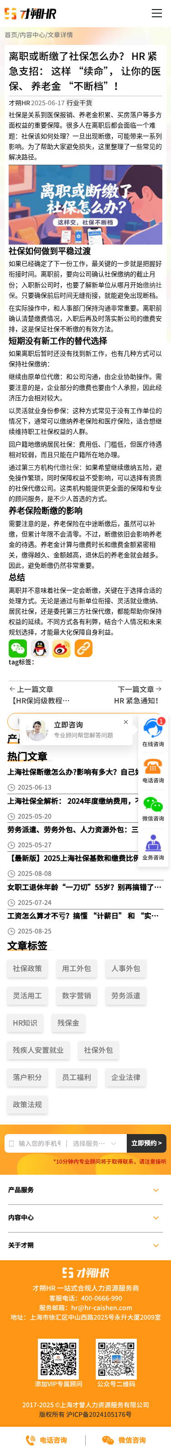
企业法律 (125, 1077)
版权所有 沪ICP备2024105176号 (85, 1414)
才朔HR (19, 103)
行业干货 (79, 103)
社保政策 (27, 968)
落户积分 (27, 1077)
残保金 (68, 1023)
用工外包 (76, 968)
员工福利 (76, 1077)
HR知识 (25, 1023)
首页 (11, 35)
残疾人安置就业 (38, 1050)
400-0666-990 (101, 1298)
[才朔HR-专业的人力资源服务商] (30, 14)
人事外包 (125, 968)
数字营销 (76, 995)
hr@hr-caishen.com (101, 1308)
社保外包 (98, 1050)
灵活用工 (27, 995)
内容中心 (32, 35)
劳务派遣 (125, 995)
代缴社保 (66, 467)
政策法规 (27, 1104)
